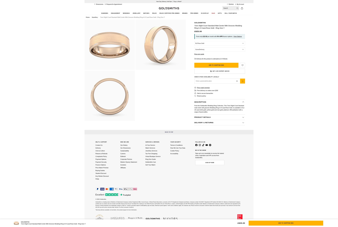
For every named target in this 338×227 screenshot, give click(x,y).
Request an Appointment (114, 4)
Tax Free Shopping (151, 153)
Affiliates (123, 167)
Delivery (98, 148)
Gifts (220, 13)
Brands (185, 13)
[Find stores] (242, 81)
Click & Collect (100, 151)
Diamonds (104, 13)
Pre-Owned (194, 13)
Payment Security (101, 162)
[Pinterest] (210, 146)
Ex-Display (205, 13)
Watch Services (150, 148)
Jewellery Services (151, 151)
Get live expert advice (220, 71)
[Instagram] (200, 146)
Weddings (126, 13)
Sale (213, 13)
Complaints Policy (101, 156)
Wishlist (231, 4)
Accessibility (174, 153)
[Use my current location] (236, 81)
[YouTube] (207, 146)
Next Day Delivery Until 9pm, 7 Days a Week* (169, 1)
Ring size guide (199, 54)
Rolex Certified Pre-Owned (169, 13)
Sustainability (124, 151)
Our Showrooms (125, 148)
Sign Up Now (209, 162)
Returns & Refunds (101, 153)
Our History (123, 145)
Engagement (115, 13)
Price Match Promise (102, 167)
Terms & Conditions (176, 145)
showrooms (99, 4)
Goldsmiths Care (150, 162)
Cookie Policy (174, 151)
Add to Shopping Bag (216, 65)
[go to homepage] (169, 8)
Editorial (123, 156)
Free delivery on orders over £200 (207, 90)
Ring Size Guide (150, 159)
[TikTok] (203, 146)
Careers (122, 153)
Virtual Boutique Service (153, 156)
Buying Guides (100, 170)
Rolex (154, 13)
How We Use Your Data (177, 148)
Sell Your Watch (231, 13)
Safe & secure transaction (205, 93)
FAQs (97, 179)
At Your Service (150, 145)
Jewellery (136, 13)
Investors (123, 165)
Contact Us (99, 145)
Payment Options (101, 159)
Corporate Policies (126, 159)
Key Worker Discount (102, 176)
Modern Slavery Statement (128, 162)
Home (88, 17)
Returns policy (201, 96)
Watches (146, 13)
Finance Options (101, 165)
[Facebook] (196, 146)
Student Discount (101, 173)
